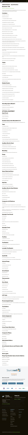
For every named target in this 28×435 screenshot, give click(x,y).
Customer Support (4, 419)
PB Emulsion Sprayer (4, 412)
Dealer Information (21, 409)
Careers (20, 417)
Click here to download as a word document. (8, 8)
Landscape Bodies (12, 419)
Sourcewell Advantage (12, 383)
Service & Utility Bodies (13, 414)
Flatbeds (11, 416)
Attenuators (11, 424)
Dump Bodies (11, 411)
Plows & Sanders (12, 421)
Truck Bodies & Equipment (5, 415)
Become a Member (20, 383)
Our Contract (4, 383)
